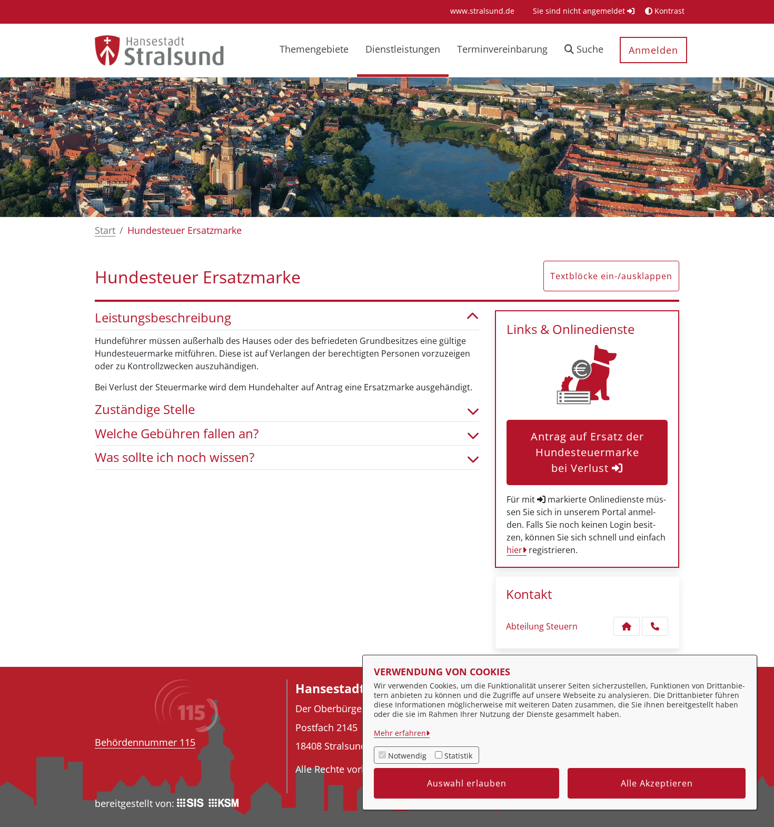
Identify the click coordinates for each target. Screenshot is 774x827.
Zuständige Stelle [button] (145, 409)
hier (514, 550)
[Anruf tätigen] (655, 626)
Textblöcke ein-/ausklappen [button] (611, 276)
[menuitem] (482, 11)
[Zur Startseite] (159, 49)
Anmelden (653, 50)
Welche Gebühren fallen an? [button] (177, 433)
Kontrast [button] (668, 11)
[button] (584, 50)
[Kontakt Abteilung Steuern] (626, 626)
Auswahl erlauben (467, 783)
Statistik (458, 756)
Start (105, 230)
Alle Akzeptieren (657, 783)
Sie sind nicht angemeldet (580, 11)
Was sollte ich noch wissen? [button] (174, 457)
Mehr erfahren (400, 733)
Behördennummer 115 (145, 742)
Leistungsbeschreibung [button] (163, 318)
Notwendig (407, 756)
